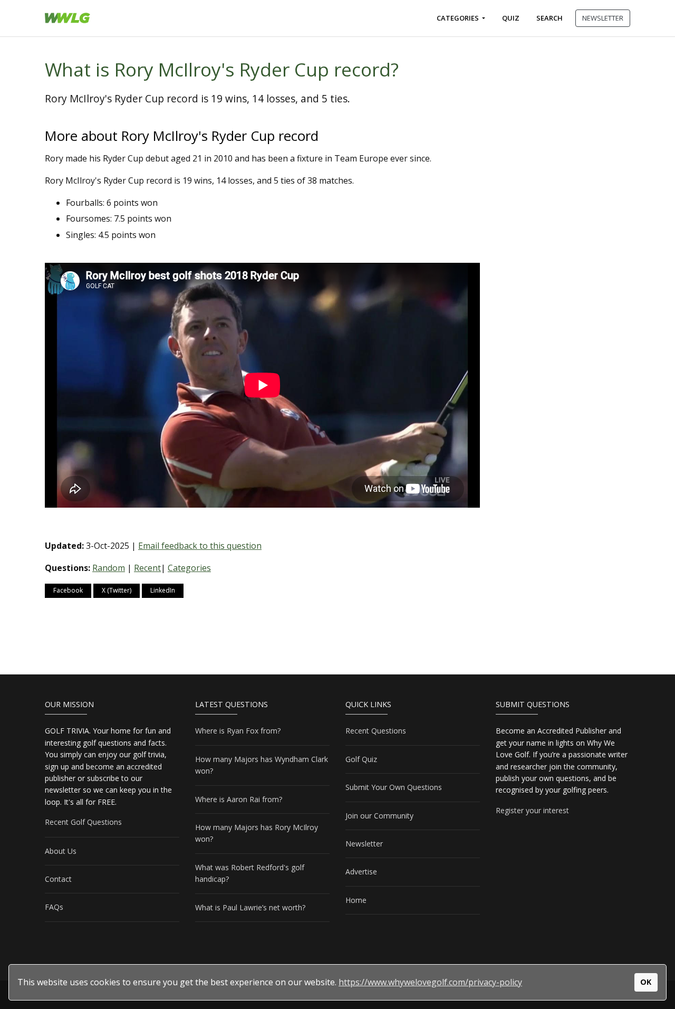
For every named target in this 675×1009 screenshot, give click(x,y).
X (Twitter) (116, 590)
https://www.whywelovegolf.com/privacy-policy (430, 982)
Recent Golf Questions (83, 822)
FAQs (54, 907)
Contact (58, 879)
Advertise (361, 872)
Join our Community (379, 816)
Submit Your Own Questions (393, 787)
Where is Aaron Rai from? (238, 799)
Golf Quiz (361, 759)
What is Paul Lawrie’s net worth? (250, 907)
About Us (60, 851)
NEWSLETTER (602, 18)
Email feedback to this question (200, 545)
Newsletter (364, 844)
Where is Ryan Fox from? (238, 731)
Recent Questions (375, 731)
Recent (147, 568)
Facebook (68, 590)
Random (108, 568)
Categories (458, 18)
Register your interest (532, 810)
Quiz (510, 18)
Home (356, 900)
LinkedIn (162, 590)
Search (549, 18)
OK (645, 982)
